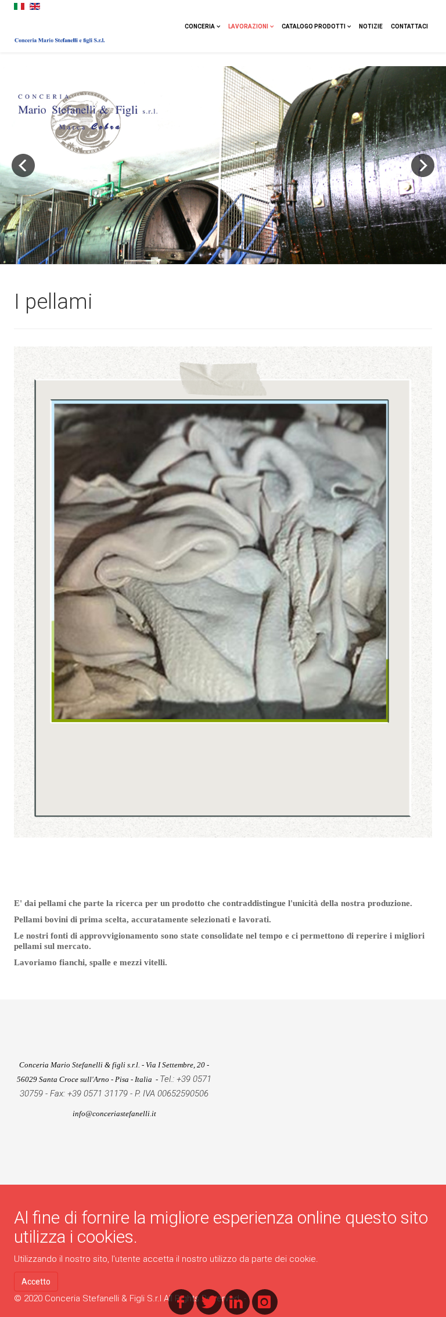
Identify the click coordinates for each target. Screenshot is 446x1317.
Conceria (200, 26)
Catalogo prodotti (314, 26)
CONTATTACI (409, 26)
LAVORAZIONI (248, 26)
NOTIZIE (371, 26)
